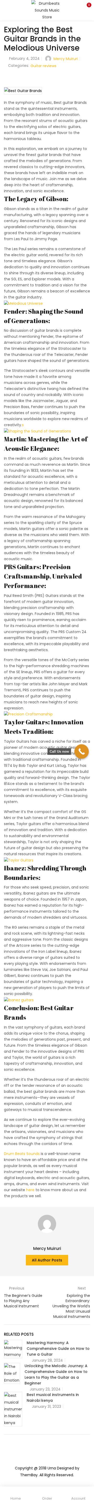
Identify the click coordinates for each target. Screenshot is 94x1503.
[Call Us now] (81, 751)
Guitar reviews (43, 65)
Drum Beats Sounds (22, 1153)
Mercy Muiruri (66, 58)
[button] (86, 6)
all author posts (47, 1260)
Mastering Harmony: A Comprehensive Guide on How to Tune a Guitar (58, 1348)
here (30, 1189)
